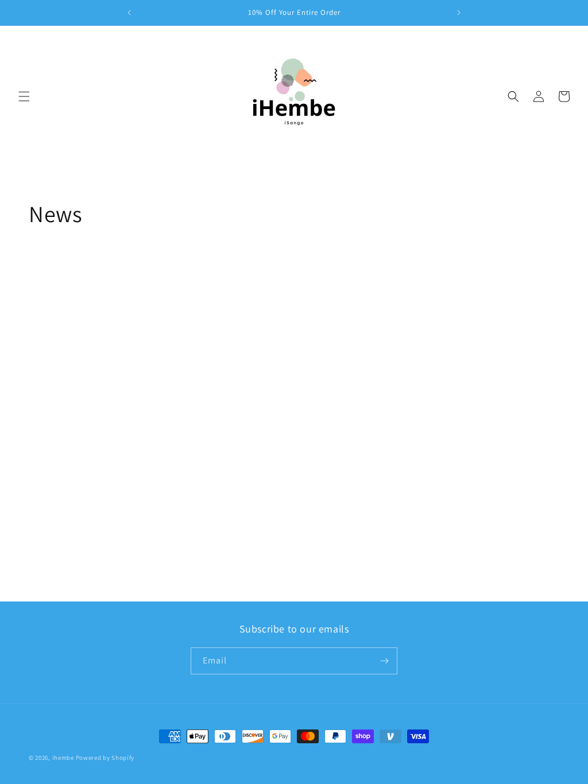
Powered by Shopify (105, 758)
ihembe (63, 758)
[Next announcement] (458, 12)
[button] (24, 96)
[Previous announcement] (129, 12)
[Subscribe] (384, 660)
